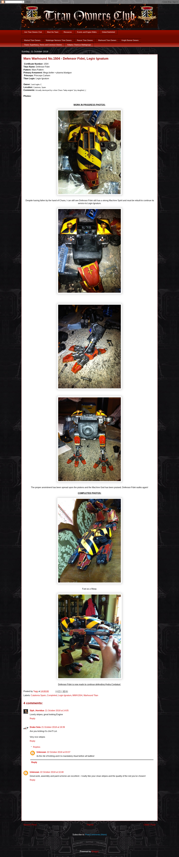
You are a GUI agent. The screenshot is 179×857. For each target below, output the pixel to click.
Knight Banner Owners (130, 40)
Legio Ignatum (64, 695)
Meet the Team (52, 32)
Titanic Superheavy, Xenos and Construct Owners (43, 45)
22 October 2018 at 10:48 (52, 772)
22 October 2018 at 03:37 (58, 752)
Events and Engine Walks (87, 32)
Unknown (41, 752)
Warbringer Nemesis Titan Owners (59, 40)
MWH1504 (77, 695)
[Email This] (56, 691)
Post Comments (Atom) (96, 834)
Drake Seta (35, 727)
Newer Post (30, 824)
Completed (52, 695)
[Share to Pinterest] (66, 691)
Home (90, 824)
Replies (36, 747)
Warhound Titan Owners (107, 40)
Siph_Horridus (37, 710)
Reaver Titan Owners (85, 40)
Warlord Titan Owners (32, 40)
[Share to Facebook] (64, 691)
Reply (32, 718)
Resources (68, 32)
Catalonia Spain (38, 695)
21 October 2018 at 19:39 (53, 727)
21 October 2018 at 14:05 (57, 710)
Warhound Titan (90, 695)
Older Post (150, 824)
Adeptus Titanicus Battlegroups (79, 45)
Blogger (95, 851)
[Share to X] (61, 691)
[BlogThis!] (59, 691)
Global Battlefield (108, 32)
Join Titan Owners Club (33, 32)
